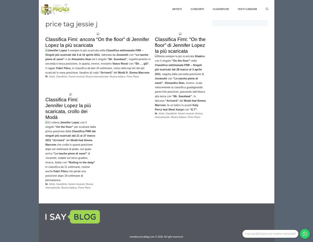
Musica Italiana (117, 76)
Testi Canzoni (247, 9)
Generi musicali (76, 76)
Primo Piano (133, 76)
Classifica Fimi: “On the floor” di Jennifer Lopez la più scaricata (180, 45)
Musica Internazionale (97, 76)
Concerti (197, 9)
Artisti (177, 9)
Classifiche (221, 9)
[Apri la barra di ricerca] (267, 9)
